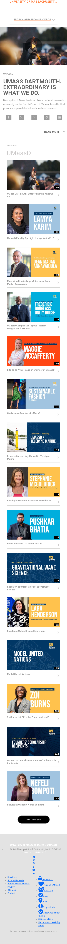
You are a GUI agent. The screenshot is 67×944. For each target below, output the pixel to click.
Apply (45, 896)
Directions (12, 877)
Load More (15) (33, 819)
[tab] (33, 19)
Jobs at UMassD (16, 880)
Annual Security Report (18, 884)
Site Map (12, 890)
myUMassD (47, 879)
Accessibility (47, 919)
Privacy (11, 887)
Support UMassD (52, 885)
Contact (11, 893)
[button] (34, 19)
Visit (45, 902)
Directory (48, 891)
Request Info (49, 907)
